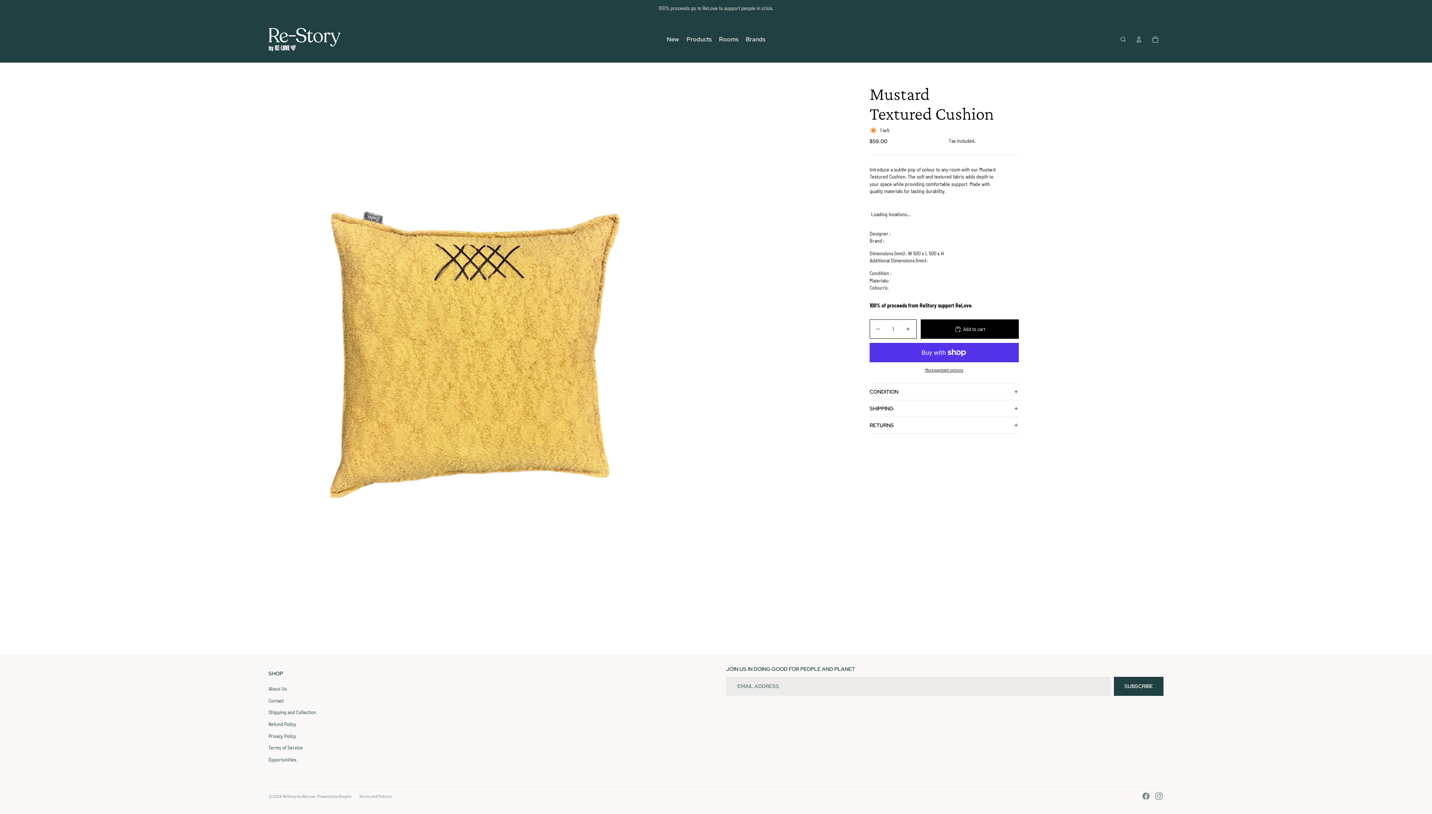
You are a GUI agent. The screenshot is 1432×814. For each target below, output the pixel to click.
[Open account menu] (1139, 39)
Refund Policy (282, 724)
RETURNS (882, 425)
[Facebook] (1145, 796)
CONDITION (884, 391)
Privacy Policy (282, 736)
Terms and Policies (375, 796)
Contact (276, 700)
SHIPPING (882, 408)
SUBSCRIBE (1138, 686)
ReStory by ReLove (299, 796)
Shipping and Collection (292, 712)
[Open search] (1123, 39)
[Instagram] (1159, 796)
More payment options (944, 369)
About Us (277, 688)
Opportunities (282, 759)
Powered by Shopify (334, 796)
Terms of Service (285, 747)
